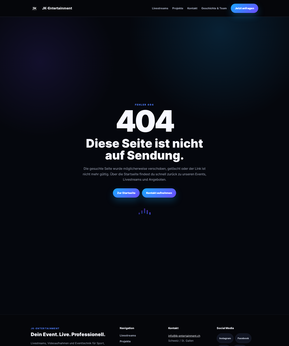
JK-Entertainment (57, 8)
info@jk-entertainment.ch (184, 335)
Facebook (243, 338)
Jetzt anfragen (244, 8)
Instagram (225, 338)
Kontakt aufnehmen (159, 193)
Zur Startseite (126, 193)
